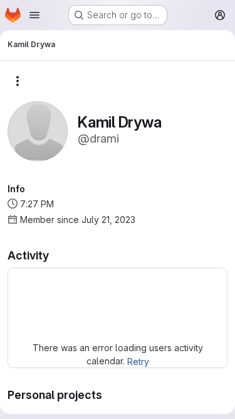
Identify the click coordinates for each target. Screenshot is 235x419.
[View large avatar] (38, 130)
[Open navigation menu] (34, 15)
